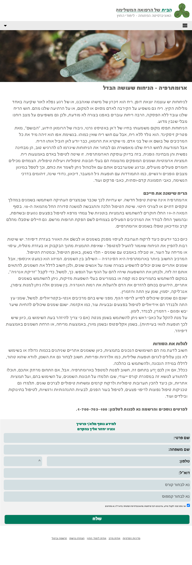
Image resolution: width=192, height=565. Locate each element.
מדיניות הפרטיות (131, 538)
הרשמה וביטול (59, 538)
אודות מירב (114, 538)
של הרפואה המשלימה (144, 10)
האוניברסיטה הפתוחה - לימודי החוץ (144, 16)
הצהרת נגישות (77, 538)
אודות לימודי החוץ (96, 538)
